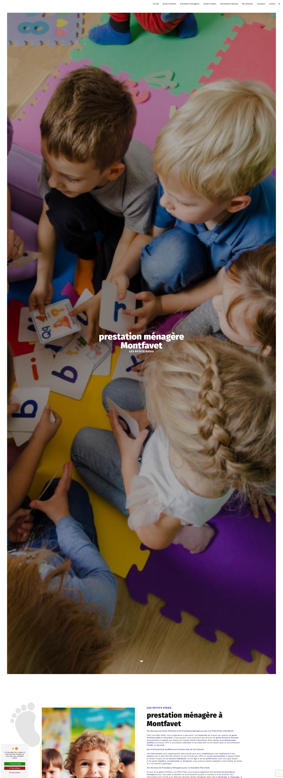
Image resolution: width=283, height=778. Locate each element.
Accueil (156, 4)
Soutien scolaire (209, 4)
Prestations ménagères (189, 4)
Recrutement (247, 4)
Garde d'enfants (169, 4)
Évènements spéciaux (229, 4)
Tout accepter (15, 764)
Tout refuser (15, 768)
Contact (272, 4)
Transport (261, 4)
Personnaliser (14, 772)
